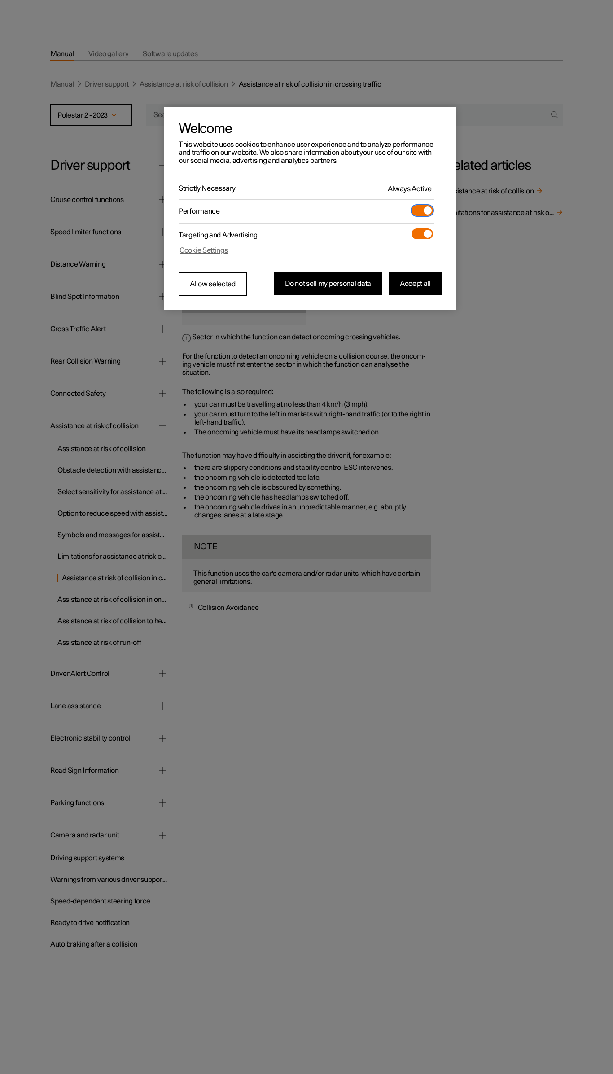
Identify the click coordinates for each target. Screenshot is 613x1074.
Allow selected (213, 284)
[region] (310, 208)
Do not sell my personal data (328, 283)
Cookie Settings (204, 250)
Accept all (415, 283)
